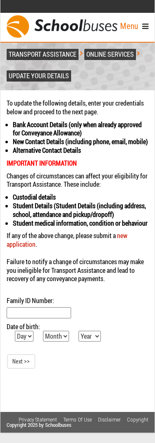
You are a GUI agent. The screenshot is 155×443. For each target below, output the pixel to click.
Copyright (137, 419)
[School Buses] (62, 26)
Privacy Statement (38, 419)
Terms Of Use (77, 419)
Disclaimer (109, 419)
